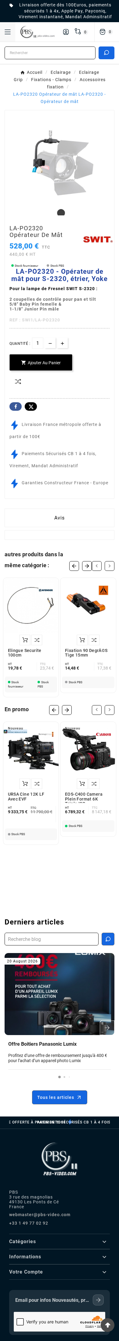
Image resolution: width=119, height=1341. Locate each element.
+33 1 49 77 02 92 (28, 1223)
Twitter (31, 406)
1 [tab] (59, 213)
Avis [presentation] (59, 518)
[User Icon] (66, 32)
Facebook (15, 406)
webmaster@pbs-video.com (39, 1214)
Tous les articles (55, 1097)
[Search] (106, 53)
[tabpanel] (59, 164)
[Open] (7, 32)
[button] (59, 1077)
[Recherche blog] (108, 939)
